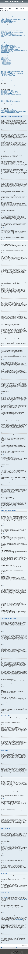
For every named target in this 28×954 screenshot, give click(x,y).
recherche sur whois (19, 919)
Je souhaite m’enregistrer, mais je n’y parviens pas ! (9, 16)
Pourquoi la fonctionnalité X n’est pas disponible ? (9, 110)
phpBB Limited (5, 897)
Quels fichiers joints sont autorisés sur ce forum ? (9, 104)
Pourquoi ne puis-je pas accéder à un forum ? (8, 46)
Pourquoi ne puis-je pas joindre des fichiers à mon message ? (11, 47)
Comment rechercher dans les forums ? (7, 90)
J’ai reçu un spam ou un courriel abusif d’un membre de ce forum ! (11, 81)
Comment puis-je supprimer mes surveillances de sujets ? (10, 101)
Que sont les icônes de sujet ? (6, 64)
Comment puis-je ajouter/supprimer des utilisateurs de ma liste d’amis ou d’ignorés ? (12, 86)
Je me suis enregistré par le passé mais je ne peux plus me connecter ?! (13, 19)
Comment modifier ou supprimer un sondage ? (8, 45)
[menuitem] (3, 4)
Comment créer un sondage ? (6, 43)
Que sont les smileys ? (4, 58)
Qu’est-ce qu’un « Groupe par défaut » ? (7, 74)
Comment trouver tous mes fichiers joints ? (8, 105)
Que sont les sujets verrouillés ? (6, 63)
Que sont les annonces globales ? (6, 60)
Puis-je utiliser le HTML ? (5, 57)
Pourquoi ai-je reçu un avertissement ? (7, 48)
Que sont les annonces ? (5, 61)
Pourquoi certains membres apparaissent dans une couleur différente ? (12, 73)
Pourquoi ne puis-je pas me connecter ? (7, 18)
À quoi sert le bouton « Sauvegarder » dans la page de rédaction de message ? (14, 50)
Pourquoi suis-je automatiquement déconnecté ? (9, 21)
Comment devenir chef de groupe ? (6, 72)
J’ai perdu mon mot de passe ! (6, 20)
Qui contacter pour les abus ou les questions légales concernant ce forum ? (13, 111)
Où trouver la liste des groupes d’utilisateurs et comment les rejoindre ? (12, 71)
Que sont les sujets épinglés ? (6, 62)
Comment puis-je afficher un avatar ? (7, 33)
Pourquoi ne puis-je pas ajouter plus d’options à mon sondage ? (11, 44)
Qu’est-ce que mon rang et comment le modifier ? (9, 34)
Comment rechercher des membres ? (7, 93)
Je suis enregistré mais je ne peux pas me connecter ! (10, 17)
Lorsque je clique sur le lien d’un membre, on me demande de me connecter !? (13, 36)
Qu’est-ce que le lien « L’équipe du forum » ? (8, 75)
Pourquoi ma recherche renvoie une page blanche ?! (9, 92)
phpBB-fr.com (16, 951)
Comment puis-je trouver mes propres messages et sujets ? (11, 94)
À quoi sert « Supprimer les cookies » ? (7, 22)
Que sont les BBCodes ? (5, 56)
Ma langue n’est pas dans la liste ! (6, 31)
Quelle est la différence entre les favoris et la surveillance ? (10, 98)
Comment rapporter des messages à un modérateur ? (9, 49)
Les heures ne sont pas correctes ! (6, 29)
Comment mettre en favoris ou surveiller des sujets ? (9, 99)
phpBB (8, 295)
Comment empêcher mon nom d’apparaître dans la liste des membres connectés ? (12, 27)
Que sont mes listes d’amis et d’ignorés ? (7, 84)
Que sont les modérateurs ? (5, 69)
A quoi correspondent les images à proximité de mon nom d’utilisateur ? (12, 32)
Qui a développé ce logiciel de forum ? (7, 109)
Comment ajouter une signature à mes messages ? (9, 42)
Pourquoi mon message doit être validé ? (7, 51)
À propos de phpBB (23, 899)
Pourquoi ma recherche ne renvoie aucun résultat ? (9, 91)
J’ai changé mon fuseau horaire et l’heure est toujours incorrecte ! (11, 30)
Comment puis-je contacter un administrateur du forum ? (10, 112)
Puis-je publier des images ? (5, 59)
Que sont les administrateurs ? (6, 68)
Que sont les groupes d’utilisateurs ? (7, 70)
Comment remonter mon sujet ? (6, 52)
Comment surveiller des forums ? (6, 100)
